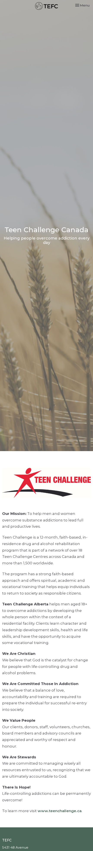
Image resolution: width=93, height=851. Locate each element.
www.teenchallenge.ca (60, 811)
